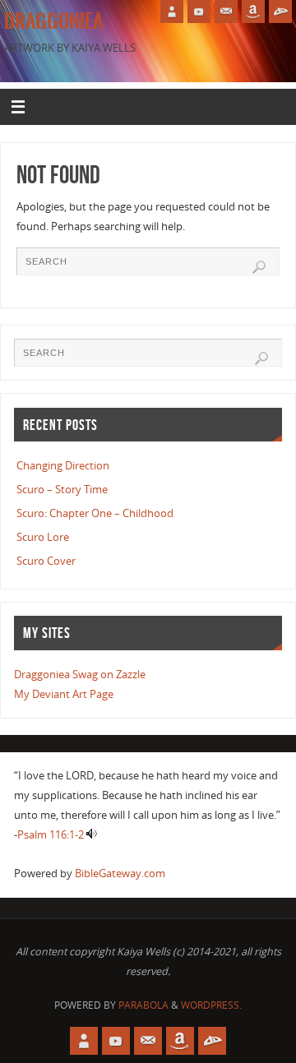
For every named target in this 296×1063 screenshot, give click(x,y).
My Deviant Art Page (63, 694)
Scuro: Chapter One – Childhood (94, 513)
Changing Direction (62, 466)
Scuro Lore (42, 537)
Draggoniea (53, 21)
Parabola (143, 1005)
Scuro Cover (46, 561)
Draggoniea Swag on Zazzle (80, 675)
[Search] (259, 267)
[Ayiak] (226, 11)
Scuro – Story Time (62, 490)
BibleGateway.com (120, 873)
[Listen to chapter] (91, 835)
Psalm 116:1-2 (50, 835)
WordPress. (211, 1005)
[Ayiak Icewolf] (171, 11)
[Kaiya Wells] (253, 11)
